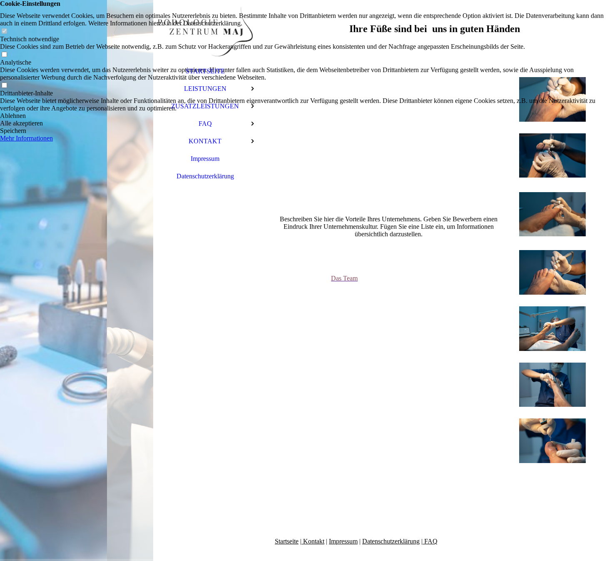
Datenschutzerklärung (205, 176)
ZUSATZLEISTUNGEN (205, 106)
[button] (306, 116)
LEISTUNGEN (205, 88)
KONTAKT (205, 141)
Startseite (287, 541)
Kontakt (312, 541)
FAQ (205, 123)
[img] (76, 280)
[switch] (4, 31)
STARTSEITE (205, 71)
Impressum (205, 158)
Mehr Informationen (26, 138)
